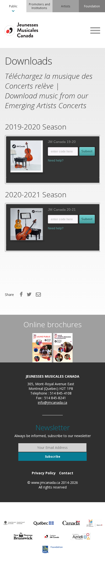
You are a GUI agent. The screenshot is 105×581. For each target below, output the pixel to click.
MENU (95, 30)
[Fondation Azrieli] (80, 536)
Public (13, 6)
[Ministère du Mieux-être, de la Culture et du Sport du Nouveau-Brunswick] (23, 536)
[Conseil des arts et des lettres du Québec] (44, 523)
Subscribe (52, 456)
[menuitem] (13, 6)
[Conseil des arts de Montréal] (94, 523)
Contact (66, 473)
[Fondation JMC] (51, 536)
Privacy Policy (44, 473)
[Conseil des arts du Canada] (14, 523)
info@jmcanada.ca (52, 402)
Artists (65, 6)
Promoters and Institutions (39, 6)
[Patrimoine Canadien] (71, 523)
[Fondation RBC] (52, 549)
